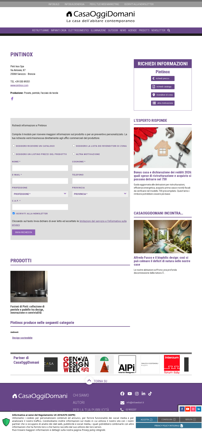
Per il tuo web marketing (104, 4)
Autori (79, 402)
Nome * (16, 161)
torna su (100, 381)
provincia (78, 187)
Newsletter (158, 30)
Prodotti (144, 30)
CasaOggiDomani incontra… (158, 213)
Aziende (132, 30)
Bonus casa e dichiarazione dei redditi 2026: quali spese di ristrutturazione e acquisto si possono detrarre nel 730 (163, 175)
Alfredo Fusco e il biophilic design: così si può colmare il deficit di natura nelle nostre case (162, 261)
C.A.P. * (16, 201)
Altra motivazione (88, 154)
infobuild (54, 4)
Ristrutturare (40, 30)
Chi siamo (81, 395)
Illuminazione (98, 30)
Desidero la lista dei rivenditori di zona (101, 146)
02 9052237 (131, 409)
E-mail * (17, 175)
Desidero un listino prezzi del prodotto (41, 154)
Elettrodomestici (78, 30)
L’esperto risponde (150, 120)
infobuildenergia (74, 4)
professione (19, 187)
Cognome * (78, 161)
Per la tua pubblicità (91, 410)
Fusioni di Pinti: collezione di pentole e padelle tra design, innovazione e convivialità (27, 309)
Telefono (77, 175)
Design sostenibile (22, 337)
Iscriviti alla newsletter (139, 4)
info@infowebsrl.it (135, 402)
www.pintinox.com (19, 85)
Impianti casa (58, 30)
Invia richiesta (23, 232)
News (123, 30)
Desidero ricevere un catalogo (35, 146)
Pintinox (163, 72)
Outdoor (113, 30)
